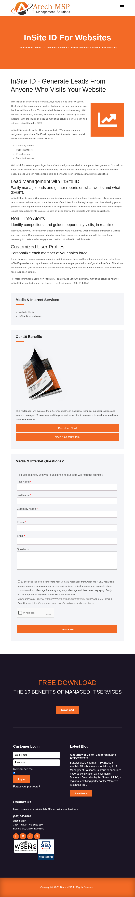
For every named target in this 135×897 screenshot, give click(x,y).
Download (67, 710)
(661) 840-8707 (22, 816)
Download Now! (67, 428)
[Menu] (122, 7)
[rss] (37, 836)
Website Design (27, 312)
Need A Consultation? (67, 437)
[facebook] (16, 836)
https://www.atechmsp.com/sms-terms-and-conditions (63, 603)
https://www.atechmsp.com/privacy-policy (69, 599)
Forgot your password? (26, 786)
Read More (81, 793)
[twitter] (23, 836)
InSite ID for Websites (30, 316)
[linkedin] (30, 836)
